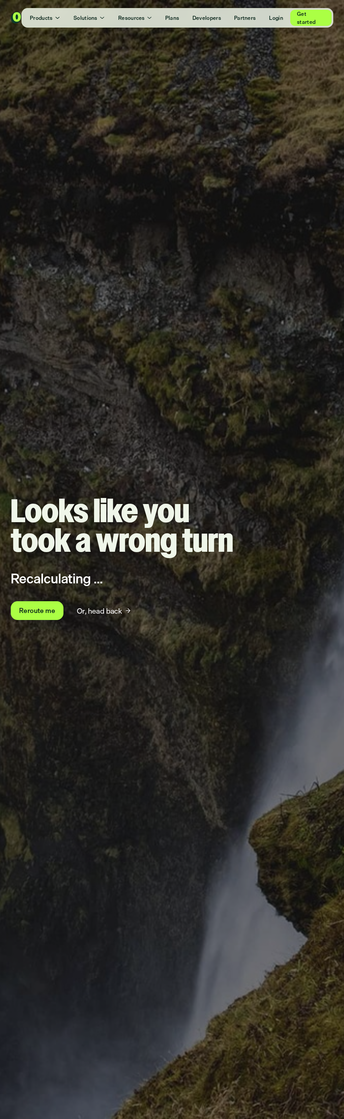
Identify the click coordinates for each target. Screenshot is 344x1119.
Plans (172, 17)
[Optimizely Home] (16, 18)
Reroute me (37, 610)
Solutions (85, 17)
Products (41, 17)
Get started (306, 18)
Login (276, 17)
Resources (131, 17)
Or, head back (99, 610)
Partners (245, 17)
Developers (206, 17)
